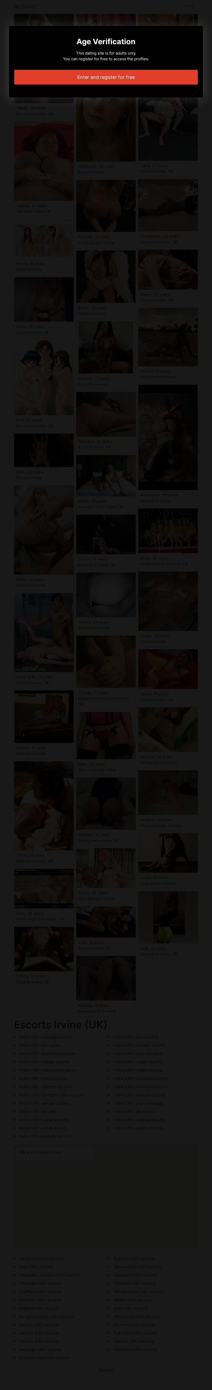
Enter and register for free (106, 77)
